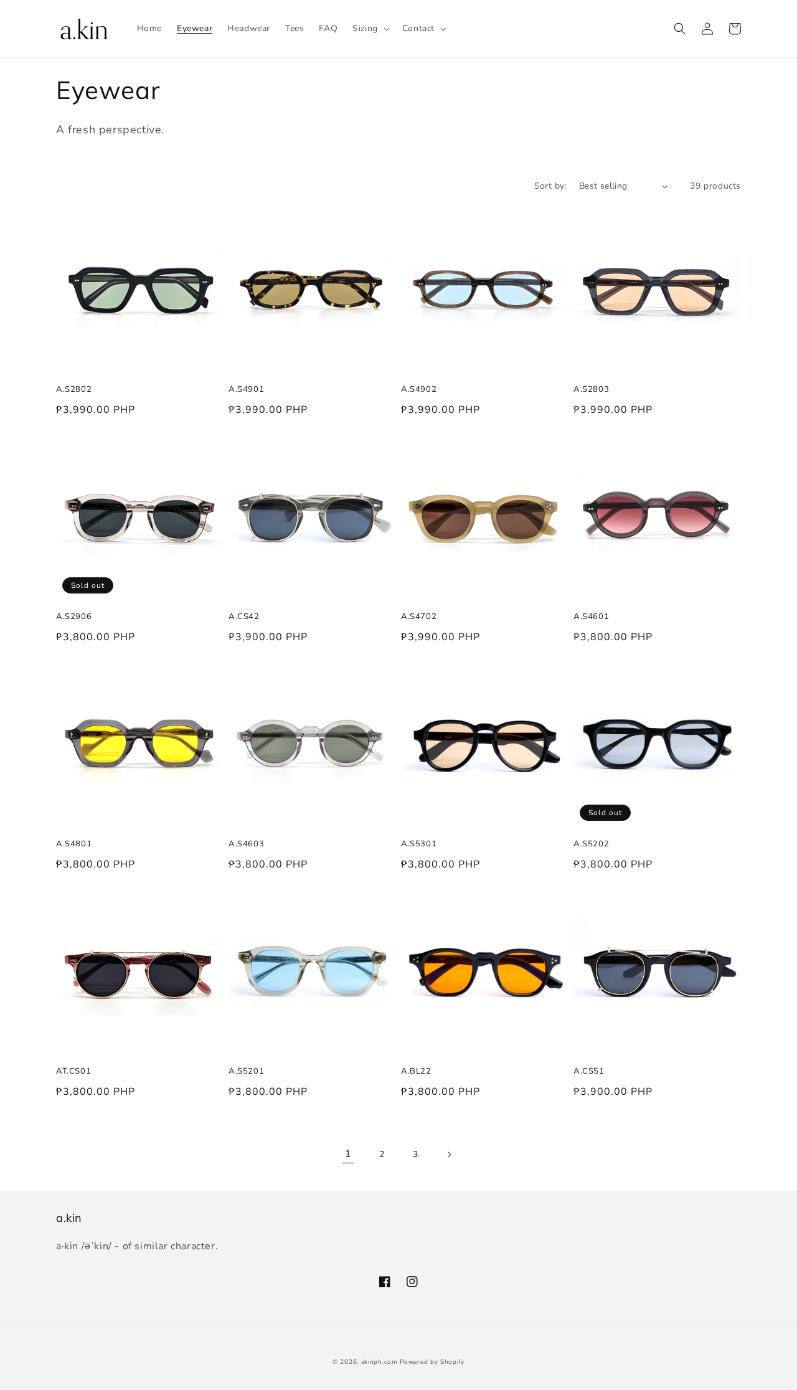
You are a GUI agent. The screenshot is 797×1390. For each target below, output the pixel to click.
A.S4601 (591, 616)
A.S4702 (418, 616)
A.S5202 (591, 843)
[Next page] (449, 1154)
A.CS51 (589, 1071)
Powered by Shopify (432, 1362)
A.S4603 (246, 843)
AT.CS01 (73, 1071)
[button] (370, 29)
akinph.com (379, 1362)
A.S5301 (418, 843)
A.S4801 (74, 843)
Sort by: (550, 186)
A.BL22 (416, 1071)
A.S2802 (74, 389)
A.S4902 (418, 389)
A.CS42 (244, 616)
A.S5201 (246, 1071)
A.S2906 (74, 616)
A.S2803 (591, 389)
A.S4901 (246, 389)
